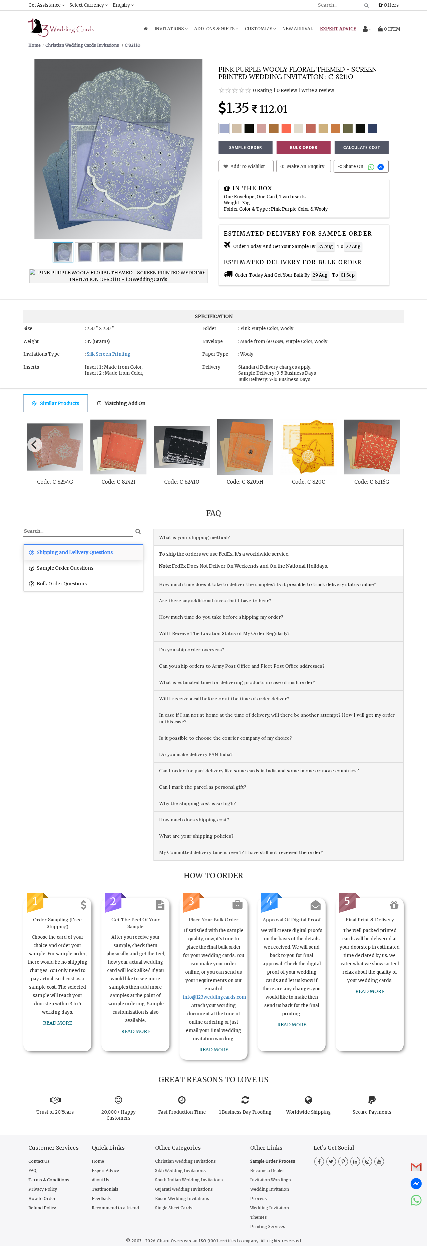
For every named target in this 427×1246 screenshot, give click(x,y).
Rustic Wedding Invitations (182, 1198)
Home (98, 1161)
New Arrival (298, 29)
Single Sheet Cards (173, 1207)
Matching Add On (124, 403)
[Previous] (34, 444)
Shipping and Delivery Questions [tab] (74, 552)
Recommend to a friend (115, 1207)
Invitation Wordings (270, 1179)
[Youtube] (379, 1162)
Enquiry (122, 5)
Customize (259, 29)
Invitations (169, 29)
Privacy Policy (42, 1189)
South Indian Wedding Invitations (189, 1179)
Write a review (317, 90)
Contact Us (39, 1161)
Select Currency (87, 5)
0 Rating (263, 90)
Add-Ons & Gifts (215, 29)
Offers (391, 5)
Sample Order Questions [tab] (64, 568)
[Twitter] (331, 1162)
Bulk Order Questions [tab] (61, 584)
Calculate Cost (361, 147)
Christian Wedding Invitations (185, 1161)
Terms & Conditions (48, 1179)
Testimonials (105, 1189)
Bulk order (303, 147)
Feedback (101, 1198)
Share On (353, 166)
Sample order (245, 147)
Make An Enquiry (305, 166)
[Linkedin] (355, 1162)
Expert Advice (105, 1170)
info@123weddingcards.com (214, 997)
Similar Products (59, 403)
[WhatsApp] (372, 166)
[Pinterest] (343, 1162)
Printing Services (267, 1226)
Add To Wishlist (247, 166)
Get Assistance (45, 5)
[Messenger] (381, 166)
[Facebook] (319, 1162)
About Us (100, 1179)
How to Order (42, 1198)
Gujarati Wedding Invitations (184, 1189)
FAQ (32, 1170)
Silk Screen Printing (108, 354)
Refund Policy (42, 1207)
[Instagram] (367, 1162)
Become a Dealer (267, 1170)
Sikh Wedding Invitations (180, 1170)
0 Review (287, 90)
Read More (57, 1023)
